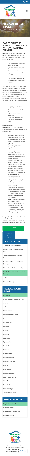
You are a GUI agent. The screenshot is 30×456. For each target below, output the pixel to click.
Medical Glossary (8, 408)
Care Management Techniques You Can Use (14, 251)
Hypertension (7, 342)
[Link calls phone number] (24, 2)
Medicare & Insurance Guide (11, 411)
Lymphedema (7, 346)
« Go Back (13, 228)
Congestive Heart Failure (10, 314)
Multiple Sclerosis (8, 357)
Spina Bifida (6, 385)
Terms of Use (18, 446)
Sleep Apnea (7, 381)
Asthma (5, 307)
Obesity (5, 365)
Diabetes (6, 326)
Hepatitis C (6, 338)
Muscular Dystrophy (9, 361)
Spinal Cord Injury (8, 389)
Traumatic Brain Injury (9, 392)
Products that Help (8, 282)
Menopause (6, 350)
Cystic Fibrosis (7, 322)
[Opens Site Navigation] (27, 11)
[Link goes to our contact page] (27, 2)
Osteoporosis (7, 369)
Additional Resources (9, 278)
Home (4, 30)
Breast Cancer (7, 311)
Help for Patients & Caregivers (12, 404)
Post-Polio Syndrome (9, 377)
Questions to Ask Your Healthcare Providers (13, 263)
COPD (5, 318)
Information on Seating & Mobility (13, 268)
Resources (11, 30)
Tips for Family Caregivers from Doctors (12, 257)
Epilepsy (5, 330)
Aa (21, 451)
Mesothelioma (7, 353)
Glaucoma (6, 334)
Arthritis (5, 303)
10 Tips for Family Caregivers (12, 245)
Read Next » (9, 235)
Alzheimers (6, 295)
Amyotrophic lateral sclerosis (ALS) (13, 299)
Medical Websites (8, 415)
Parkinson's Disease (9, 373)
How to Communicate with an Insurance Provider (14, 273)
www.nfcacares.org (7, 222)
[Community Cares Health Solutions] (10, 11)
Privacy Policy (11, 446)
